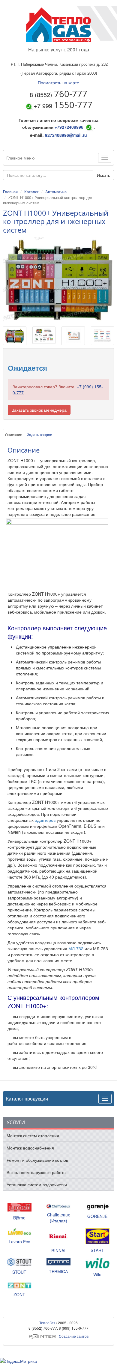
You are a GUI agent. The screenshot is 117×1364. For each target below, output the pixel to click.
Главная (10, 191)
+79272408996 (69, 127)
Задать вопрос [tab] (39, 434)
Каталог (31, 191)
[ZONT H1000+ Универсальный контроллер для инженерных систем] (14, 337)
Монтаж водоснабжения (30, 1148)
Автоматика (56, 191)
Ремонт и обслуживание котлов (37, 1160)
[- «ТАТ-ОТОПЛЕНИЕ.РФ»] (58, 25)
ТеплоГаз (47, 1322)
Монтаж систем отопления (33, 1135)
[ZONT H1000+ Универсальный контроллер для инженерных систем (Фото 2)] (73, 337)
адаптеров (45, 820)
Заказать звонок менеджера (39, 410)
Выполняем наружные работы (36, 1172)
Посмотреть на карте (58, 82)
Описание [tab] (13, 434)
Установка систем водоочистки (37, 1184)
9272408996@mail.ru (66, 135)
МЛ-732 (75, 948)
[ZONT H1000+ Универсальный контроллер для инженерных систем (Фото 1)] (44, 337)
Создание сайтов (58, 1336)
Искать (103, 175)
